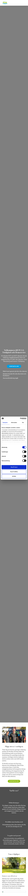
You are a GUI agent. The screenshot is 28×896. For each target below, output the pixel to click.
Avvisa (14, 476)
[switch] (24, 452)
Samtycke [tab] (5, 422)
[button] (24, 2)
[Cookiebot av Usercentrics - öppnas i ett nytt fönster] (20, 418)
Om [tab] (23, 422)
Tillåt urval (14, 471)
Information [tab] (14, 422)
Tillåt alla (14, 467)
